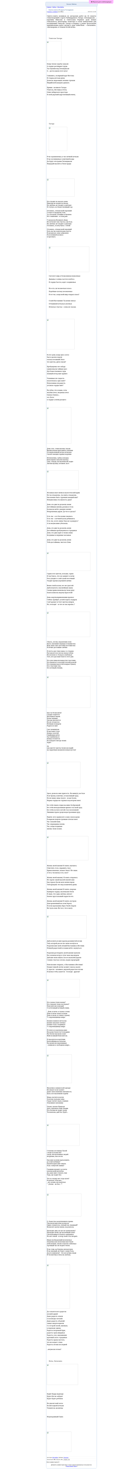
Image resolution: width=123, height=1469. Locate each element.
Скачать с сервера (52, 11)
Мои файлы (60, 7)
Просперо (66, 1457)
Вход (75, 1466)
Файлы (54, 7)
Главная (49, 7)
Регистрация (69, 1466)
